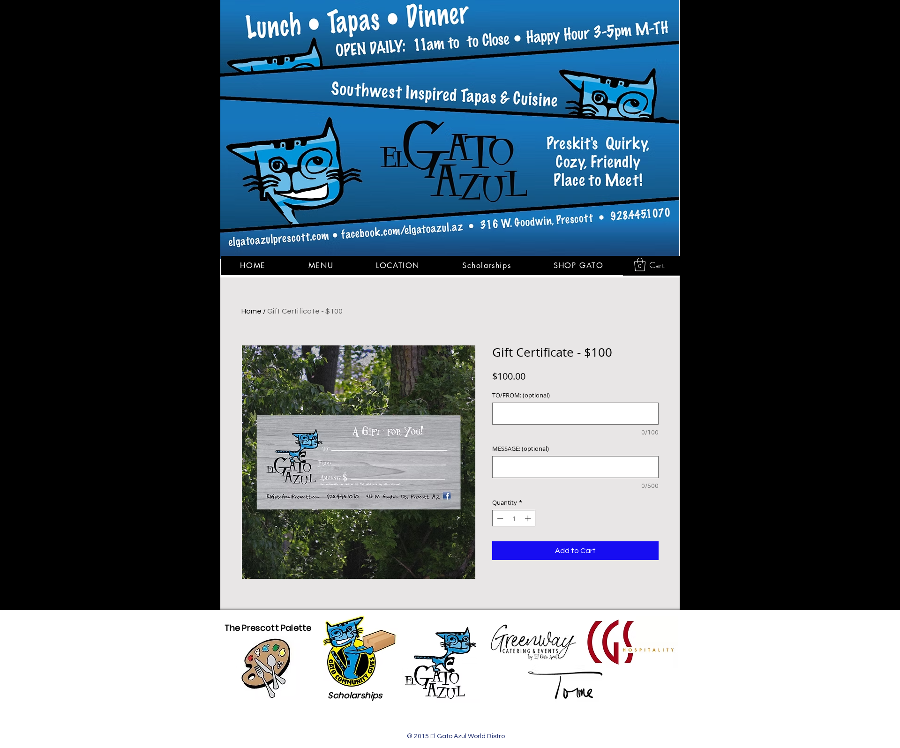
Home (251, 311)
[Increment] (528, 518)
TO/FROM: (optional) (521, 395)
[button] (639, 264)
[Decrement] (499, 518)
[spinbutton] (514, 518)
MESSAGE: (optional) (520, 448)
